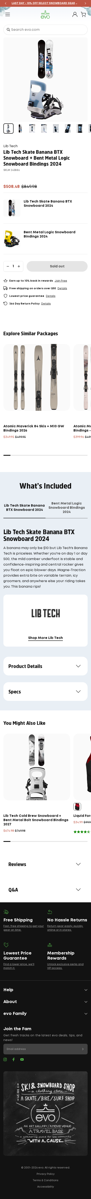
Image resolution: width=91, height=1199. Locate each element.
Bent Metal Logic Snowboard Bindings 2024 (49, 234)
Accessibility (45, 1187)
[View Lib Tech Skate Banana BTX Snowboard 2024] (20, 128)
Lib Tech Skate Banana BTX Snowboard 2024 (48, 203)
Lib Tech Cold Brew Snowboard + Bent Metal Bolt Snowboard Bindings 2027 (35, 820)
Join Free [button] (61, 281)
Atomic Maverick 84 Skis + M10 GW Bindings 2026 (33, 428)
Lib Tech (10, 146)
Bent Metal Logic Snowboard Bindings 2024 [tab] (66, 508)
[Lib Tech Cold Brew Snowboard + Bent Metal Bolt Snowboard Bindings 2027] (36, 767)
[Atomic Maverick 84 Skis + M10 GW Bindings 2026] (36, 377)
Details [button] (62, 288)
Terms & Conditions (45, 1180)
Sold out (57, 266)
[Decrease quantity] (8, 266)
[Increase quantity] (19, 266)
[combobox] (45, 30)
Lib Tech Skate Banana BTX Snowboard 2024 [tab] (24, 507)
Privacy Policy (46, 1174)
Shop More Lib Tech (45, 638)
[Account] (74, 14)
